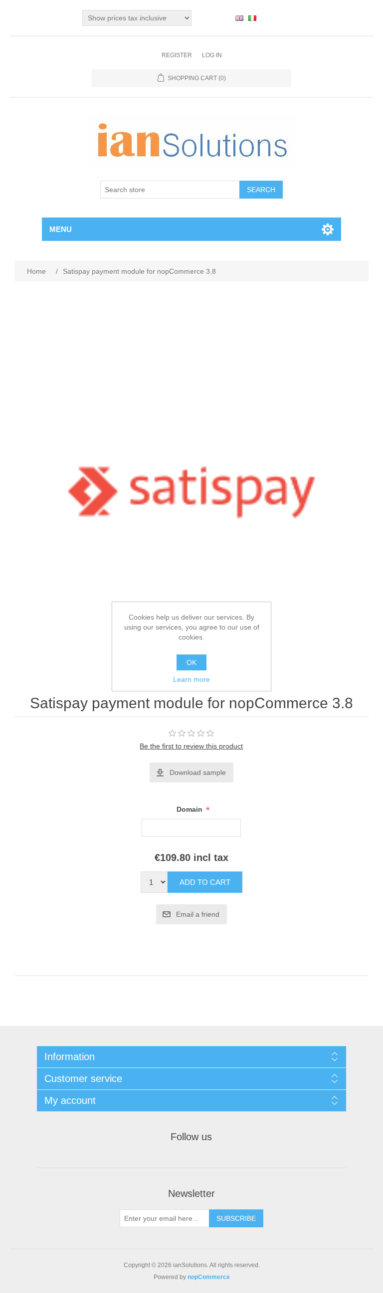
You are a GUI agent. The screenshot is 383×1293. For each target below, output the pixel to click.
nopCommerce (209, 1277)
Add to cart (205, 882)
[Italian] (252, 18)
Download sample (198, 772)
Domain (190, 810)
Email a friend (197, 914)
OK (191, 662)
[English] (239, 18)
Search (261, 190)
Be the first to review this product (191, 746)
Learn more (191, 679)
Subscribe (236, 1218)
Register (177, 55)
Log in (212, 55)
